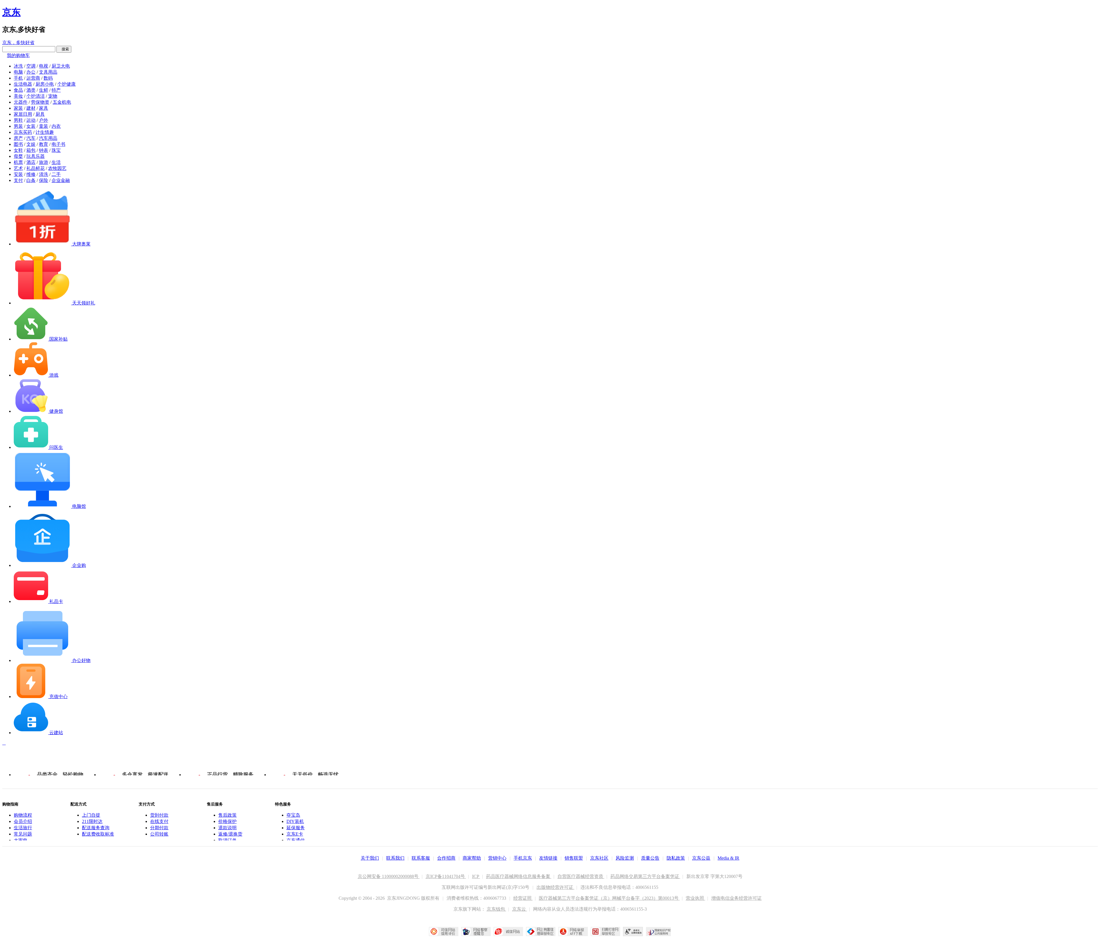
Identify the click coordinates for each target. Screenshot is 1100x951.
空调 (31, 66)
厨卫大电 (61, 66)
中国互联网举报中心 (540, 931)
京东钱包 (496, 909)
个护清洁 (35, 96)
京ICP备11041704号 (446, 876)
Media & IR (728, 858)
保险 (43, 180)
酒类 (31, 90)
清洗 (43, 174)
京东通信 (295, 840)
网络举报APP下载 (573, 931)
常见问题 (23, 834)
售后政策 (227, 815)
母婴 (18, 156)
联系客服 (421, 858)
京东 (11, 12)
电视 (43, 66)
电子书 (58, 144)
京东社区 (599, 858)
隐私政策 (676, 858)
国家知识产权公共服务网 (658, 931)
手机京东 (523, 858)
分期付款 (159, 827)
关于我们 (370, 858)
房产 (18, 138)
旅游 (43, 162)
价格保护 (227, 821)
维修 (31, 174)
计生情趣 (45, 132)
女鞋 (18, 150)
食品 (18, 90)
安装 (18, 174)
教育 (43, 144)
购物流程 (23, 815)
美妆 (18, 96)
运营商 (33, 78)
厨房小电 (45, 84)
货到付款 (159, 815)
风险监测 (625, 858)
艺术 (18, 168)
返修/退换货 (230, 834)
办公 (31, 72)
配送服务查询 (95, 827)
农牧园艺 (57, 168)
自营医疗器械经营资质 (580, 876)
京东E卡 (294, 834)
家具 (43, 108)
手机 (18, 78)
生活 (56, 162)
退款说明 (227, 827)
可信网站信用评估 (443, 931)
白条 (31, 180)
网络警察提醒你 (476, 931)
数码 (48, 78)
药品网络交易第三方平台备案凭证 (645, 876)
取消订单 (227, 840)
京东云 (519, 909)
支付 (18, 180)
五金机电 (62, 102)
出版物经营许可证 (555, 887)
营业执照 (695, 898)
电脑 (18, 72)
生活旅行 (23, 827)
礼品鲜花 (35, 168)
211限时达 (92, 821)
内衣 (56, 126)
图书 (18, 144)
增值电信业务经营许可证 (736, 898)
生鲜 (43, 90)
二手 (56, 174)
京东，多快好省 (18, 42)
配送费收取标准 (98, 834)
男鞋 (18, 120)
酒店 (31, 162)
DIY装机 (295, 821)
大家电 (21, 840)
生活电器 (23, 84)
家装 (18, 108)
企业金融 (61, 180)
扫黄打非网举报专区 (605, 931)
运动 (31, 120)
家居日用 (23, 114)
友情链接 (548, 858)
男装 (18, 126)
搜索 (64, 49)
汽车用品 (48, 138)
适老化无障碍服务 (633, 931)
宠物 (52, 96)
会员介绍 (23, 821)
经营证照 (523, 898)
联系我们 (395, 858)
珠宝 (56, 150)
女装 (31, 126)
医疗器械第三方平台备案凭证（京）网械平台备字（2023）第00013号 (609, 898)
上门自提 (91, 815)
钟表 (43, 150)
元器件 (21, 102)
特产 (56, 90)
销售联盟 (574, 858)
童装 (43, 126)
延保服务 (295, 827)
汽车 (31, 138)
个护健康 (66, 84)
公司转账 (159, 834)
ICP (476, 876)
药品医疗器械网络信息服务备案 (518, 876)
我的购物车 (18, 55)
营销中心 (497, 858)
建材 (31, 108)
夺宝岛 (293, 815)
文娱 (31, 144)
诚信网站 (508, 931)
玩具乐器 (35, 156)
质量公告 (650, 858)
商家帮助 (472, 858)
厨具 (40, 114)
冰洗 (18, 66)
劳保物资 (40, 102)
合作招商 (446, 858)
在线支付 (159, 821)
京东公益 (701, 858)
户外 (43, 120)
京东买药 (23, 132)
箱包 (31, 150)
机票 (18, 162)
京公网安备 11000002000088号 (389, 876)
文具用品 (48, 72)
